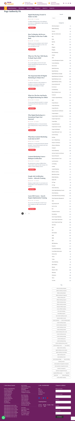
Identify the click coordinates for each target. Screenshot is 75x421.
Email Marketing (55, 89)
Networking (29, 8)
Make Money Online (55, 174)
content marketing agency (65, 320)
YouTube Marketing (7, 397)
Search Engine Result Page (57, 222)
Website (53, 267)
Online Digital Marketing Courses (58, 190)
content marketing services (61, 334)
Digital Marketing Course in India (10, 405)
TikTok (53, 256)
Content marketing (56, 320)
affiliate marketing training (61, 302)
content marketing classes (61, 322)
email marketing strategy (57, 359)
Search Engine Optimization (57, 219)
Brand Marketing (55, 52)
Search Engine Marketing (56, 216)
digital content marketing (61, 347)
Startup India (54, 254)
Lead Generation (55, 161)
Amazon (53, 31)
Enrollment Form (41, 392)
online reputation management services (61, 366)
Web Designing (24, 385)
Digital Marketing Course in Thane (10, 408)
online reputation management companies (61, 363)
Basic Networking (24, 395)
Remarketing (54, 214)
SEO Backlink (54, 232)
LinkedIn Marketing (7, 394)
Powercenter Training (25, 411)
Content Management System (57, 60)
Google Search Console (56, 126)
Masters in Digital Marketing (9, 388)
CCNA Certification (25, 397)
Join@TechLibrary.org (42, 3)
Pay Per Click (54, 206)
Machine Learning (55, 171)
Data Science (54, 65)
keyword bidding (67, 359)
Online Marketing (55, 193)
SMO (53, 240)
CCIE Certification (24, 400)
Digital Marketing (12, 8)
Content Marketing (55, 63)
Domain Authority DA (56, 84)
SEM (53, 227)
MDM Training (23, 410)
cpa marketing (67, 345)
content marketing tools (61, 338)
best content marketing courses (61, 315)
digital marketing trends (61, 354)
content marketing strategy (61, 336)
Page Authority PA (55, 203)
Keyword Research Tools (56, 158)
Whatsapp (54, 272)
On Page (53, 185)
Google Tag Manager (56, 129)
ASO (53, 36)
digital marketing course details (61, 352)
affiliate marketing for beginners (61, 295)
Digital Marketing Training (56, 81)
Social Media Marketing (56, 248)
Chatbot (53, 55)
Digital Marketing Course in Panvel (10, 415)
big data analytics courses (61, 318)
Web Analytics (54, 264)
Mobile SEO (54, 179)
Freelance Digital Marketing (57, 97)
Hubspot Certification (56, 142)
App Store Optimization (56, 33)
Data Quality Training (25, 409)
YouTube (53, 280)
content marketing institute (61, 329)
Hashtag (53, 137)
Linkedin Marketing (55, 169)
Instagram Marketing (8, 392)
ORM (53, 200)
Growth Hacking (55, 134)
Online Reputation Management (58, 198)
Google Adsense (55, 102)
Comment (37, 19)
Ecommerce (54, 86)
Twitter (53, 259)
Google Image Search (56, 118)
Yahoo (53, 277)
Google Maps (54, 121)
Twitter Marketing (7, 395)
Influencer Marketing (56, 145)
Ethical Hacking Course (56, 92)
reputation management (61, 368)
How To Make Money (56, 140)
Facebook (54, 94)
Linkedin (53, 166)
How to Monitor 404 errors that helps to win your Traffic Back (37, 36)
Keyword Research (55, 155)
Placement (40, 394)
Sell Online (54, 224)
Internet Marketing (55, 150)
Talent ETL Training (25, 414)
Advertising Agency (55, 26)
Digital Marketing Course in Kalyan (10, 411)
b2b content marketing (61, 311)
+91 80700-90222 (29, 3)
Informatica (37, 8)
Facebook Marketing (8, 391)
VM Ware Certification (25, 402)
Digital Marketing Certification (57, 76)
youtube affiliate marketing (61, 377)
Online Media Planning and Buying (58, 195)
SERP (53, 235)
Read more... (32, 27)
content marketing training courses (61, 343)
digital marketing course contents (61, 350)
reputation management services (61, 370)
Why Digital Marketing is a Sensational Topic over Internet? (36, 117)
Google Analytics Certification (57, 116)
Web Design (21, 8)
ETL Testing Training (25, 413)
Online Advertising (55, 187)
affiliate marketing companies (61, 290)
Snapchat (53, 246)
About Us (45, 8)
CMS (53, 57)
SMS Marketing (55, 243)
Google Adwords (55, 108)
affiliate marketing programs (61, 299)
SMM (53, 238)
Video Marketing (55, 261)
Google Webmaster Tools (57, 132)
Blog (53, 44)
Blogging (53, 49)
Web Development (24, 388)
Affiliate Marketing (55, 28)
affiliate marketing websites (61, 304)
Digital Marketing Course (56, 79)
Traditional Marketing (65, 375)
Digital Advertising (55, 68)
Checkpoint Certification (26, 403)
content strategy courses (57, 345)
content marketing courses (61, 327)
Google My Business (56, 124)
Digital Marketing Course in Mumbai (11, 406)
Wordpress (54, 275)
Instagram (54, 147)
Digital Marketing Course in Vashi (10, 413)
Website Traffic (55, 269)
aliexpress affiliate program (61, 306)
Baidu (53, 39)
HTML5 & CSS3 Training (25, 386)
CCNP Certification (24, 399)
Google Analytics (55, 113)
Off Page (53, 182)
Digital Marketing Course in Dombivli (11, 409)
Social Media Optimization (57, 251)
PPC (52, 208)
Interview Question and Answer (58, 153)
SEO (52, 230)
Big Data (53, 41)
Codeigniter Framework (25, 392)
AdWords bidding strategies (61, 288)
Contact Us (51, 8)
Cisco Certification (24, 396)
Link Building (54, 163)
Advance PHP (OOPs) (25, 391)
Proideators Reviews (56, 211)
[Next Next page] (29, 213)
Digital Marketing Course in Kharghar (11, 412)
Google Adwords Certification (57, 110)
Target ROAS (56, 375)
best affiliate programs (61, 313)
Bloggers (53, 47)
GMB (53, 100)
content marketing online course (61, 331)
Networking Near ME (25, 405)
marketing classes (61, 361)
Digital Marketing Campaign (57, 73)
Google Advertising (55, 105)
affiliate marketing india (61, 297)
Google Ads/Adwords (8, 398)
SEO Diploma (6, 401)
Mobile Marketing (55, 177)
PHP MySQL (23, 389)
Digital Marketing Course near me (10, 416)
